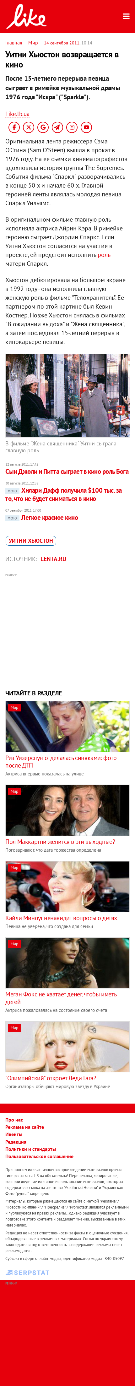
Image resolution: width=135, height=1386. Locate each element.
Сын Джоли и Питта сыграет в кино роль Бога (66, 471)
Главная (13, 42)
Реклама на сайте (24, 1127)
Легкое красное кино (43, 517)
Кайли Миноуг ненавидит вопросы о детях (61, 918)
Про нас (14, 1119)
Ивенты (13, 1134)
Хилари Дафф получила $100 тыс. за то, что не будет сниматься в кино (63, 494)
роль (104, 255)
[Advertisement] (67, 630)
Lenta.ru (53, 559)
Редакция (15, 1142)
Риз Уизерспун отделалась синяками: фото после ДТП (60, 761)
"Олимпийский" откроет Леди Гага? (50, 1078)
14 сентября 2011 (61, 43)
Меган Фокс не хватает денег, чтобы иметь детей (60, 998)
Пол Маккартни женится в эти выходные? (60, 842)
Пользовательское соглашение (39, 1156)
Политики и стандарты (30, 1149)
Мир (33, 42)
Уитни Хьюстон (31, 540)
